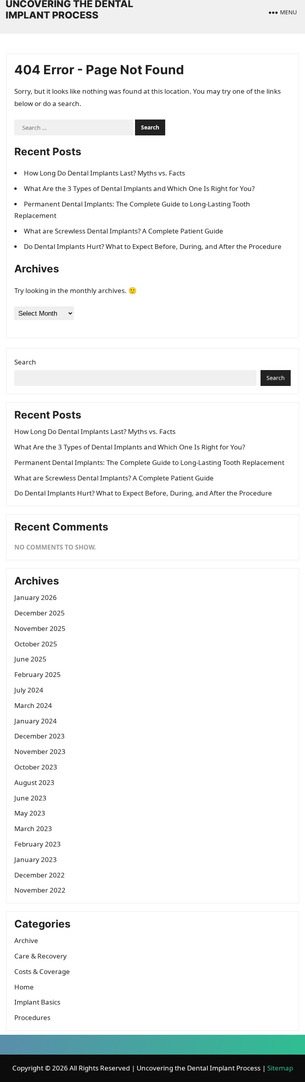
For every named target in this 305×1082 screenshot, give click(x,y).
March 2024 (33, 705)
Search (25, 361)
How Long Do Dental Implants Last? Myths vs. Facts (104, 172)
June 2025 (30, 658)
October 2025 (35, 643)
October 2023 (35, 766)
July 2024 (28, 689)
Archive (26, 940)
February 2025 (37, 674)
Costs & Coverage (42, 971)
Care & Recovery (40, 955)
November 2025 (40, 628)
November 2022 (40, 890)
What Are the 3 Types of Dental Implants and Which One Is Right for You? (139, 188)
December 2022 (39, 874)
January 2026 (35, 597)
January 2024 (35, 720)
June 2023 (30, 797)
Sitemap (280, 1067)
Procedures (32, 1017)
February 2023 (37, 844)
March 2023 (33, 828)
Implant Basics (37, 1002)
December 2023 (39, 736)
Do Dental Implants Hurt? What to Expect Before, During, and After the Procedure (153, 246)
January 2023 (35, 859)
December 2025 (39, 612)
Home (24, 986)
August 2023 (34, 782)
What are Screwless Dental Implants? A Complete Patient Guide (123, 230)
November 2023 (40, 751)
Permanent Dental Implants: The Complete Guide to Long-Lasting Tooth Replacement (149, 462)
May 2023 (29, 813)
